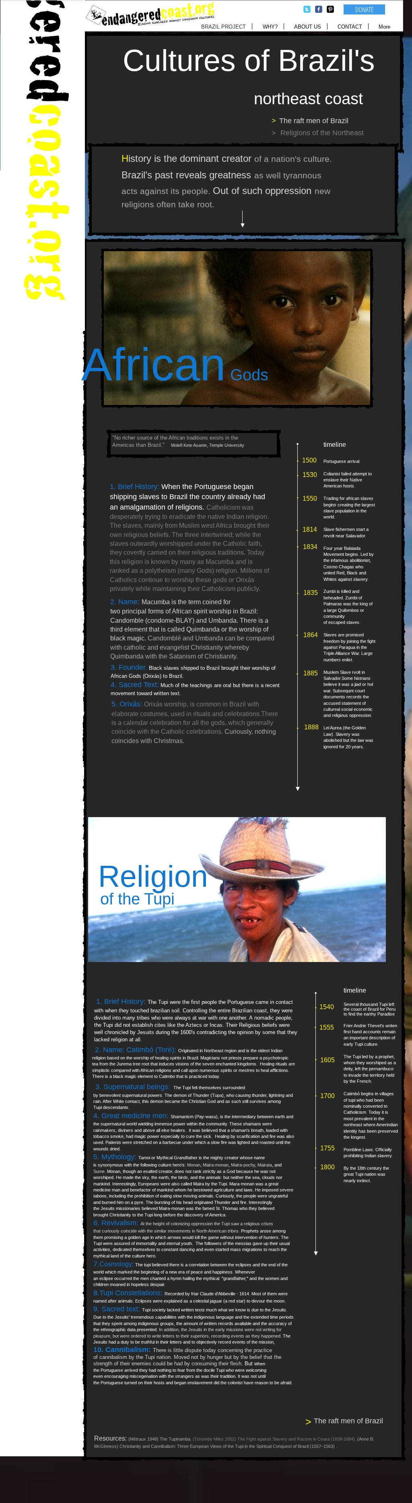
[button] (322, 133)
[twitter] (307, 9)
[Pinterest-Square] (330, 9)
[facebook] (318, 9)
